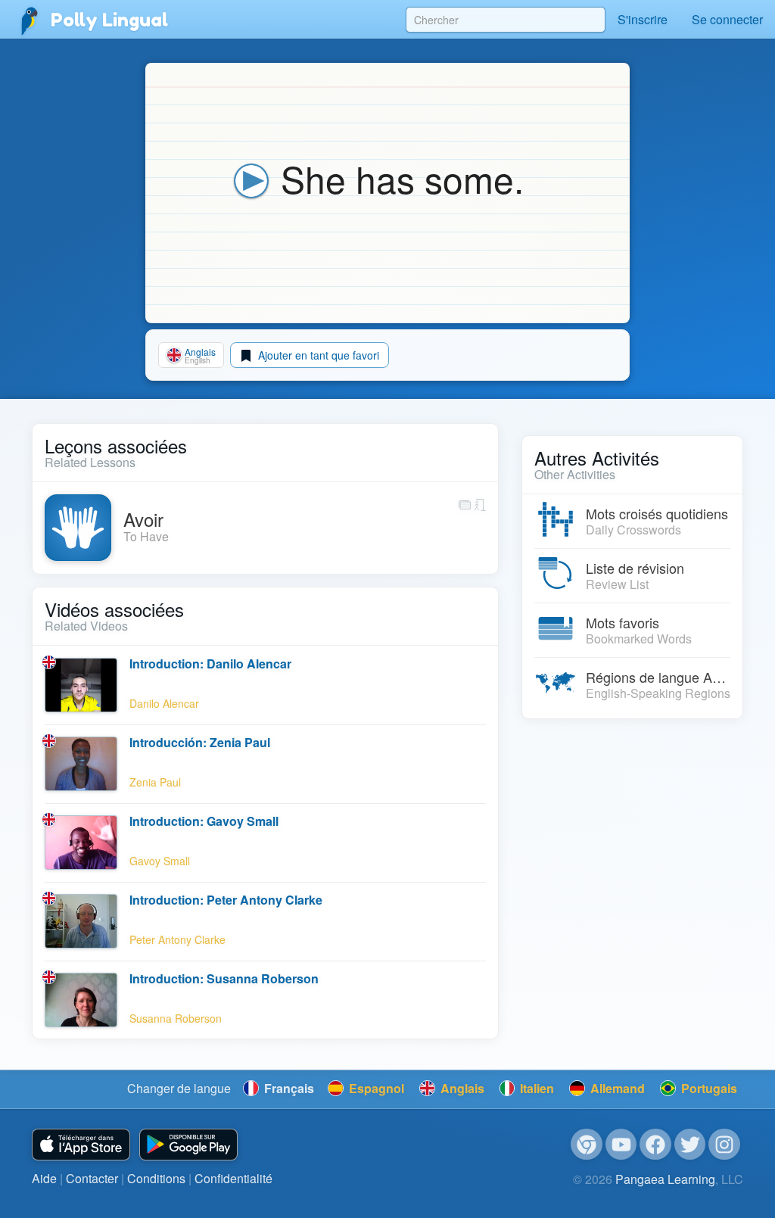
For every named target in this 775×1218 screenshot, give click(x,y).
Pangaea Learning (665, 1179)
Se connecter (727, 19)
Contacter (92, 1178)
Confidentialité (233, 1178)
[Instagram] (724, 1144)
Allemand (616, 1088)
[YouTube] (621, 1144)
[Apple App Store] (81, 1145)
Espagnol (375, 1088)
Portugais (707, 1088)
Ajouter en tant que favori (317, 355)
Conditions (156, 1178)
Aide (44, 1178)
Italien (535, 1088)
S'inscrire (643, 19)
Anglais (460, 1088)
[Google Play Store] (188, 1145)
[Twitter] (690, 1144)
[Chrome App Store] (586, 1144)
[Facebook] (655, 1144)
